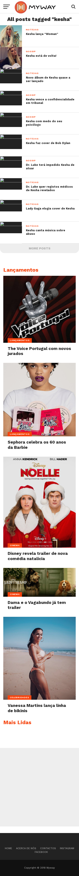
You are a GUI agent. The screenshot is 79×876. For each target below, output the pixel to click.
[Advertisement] (39, 787)
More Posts (39, 248)
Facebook (41, 852)
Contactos (48, 848)
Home (8, 848)
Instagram (67, 848)
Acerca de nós (26, 848)
